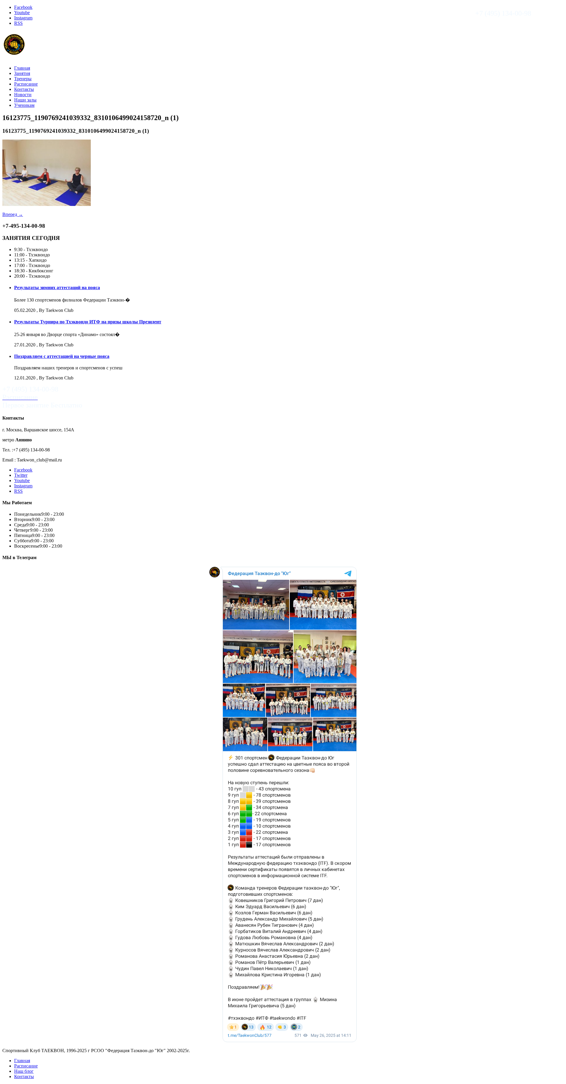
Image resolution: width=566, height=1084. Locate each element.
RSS (18, 23)
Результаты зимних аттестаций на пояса (57, 287)
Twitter (20, 475)
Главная (22, 68)
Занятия (22, 73)
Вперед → (12, 214)
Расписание (26, 83)
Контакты (24, 89)
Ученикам (24, 105)
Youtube (22, 12)
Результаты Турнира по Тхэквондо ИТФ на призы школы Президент (87, 321)
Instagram (23, 17)
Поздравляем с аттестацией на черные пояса (61, 356)
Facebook (23, 7)
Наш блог (24, 1071)
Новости (23, 94)
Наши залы (25, 99)
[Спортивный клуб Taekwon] (14, 53)
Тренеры (23, 78)
